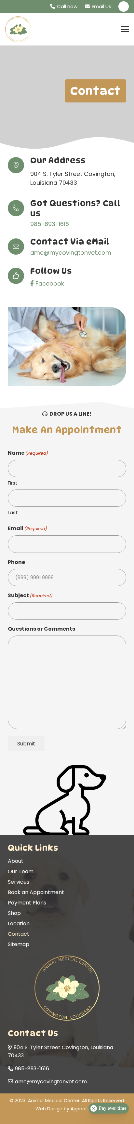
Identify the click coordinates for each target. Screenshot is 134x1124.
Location (19, 923)
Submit (26, 743)
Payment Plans (27, 902)
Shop (14, 913)
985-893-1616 (49, 224)
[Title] (123, 6)
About (15, 861)
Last (13, 512)
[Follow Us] (19, 276)
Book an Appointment (36, 892)
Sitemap (18, 944)
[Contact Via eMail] (19, 246)
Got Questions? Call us (75, 208)
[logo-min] (18, 29)
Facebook (49, 283)
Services (18, 882)
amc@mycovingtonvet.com (70, 252)
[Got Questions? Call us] (19, 208)
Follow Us (51, 271)
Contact (18, 934)
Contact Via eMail (70, 241)
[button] (125, 29)
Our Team (21, 871)
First (13, 482)
